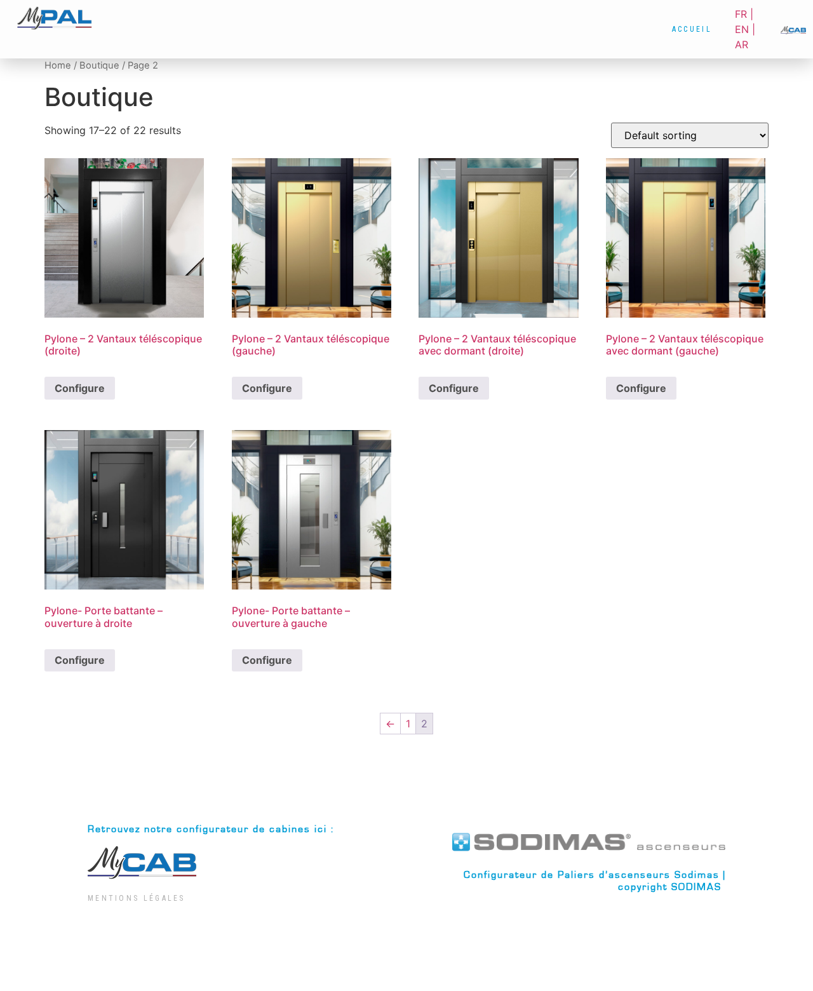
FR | (744, 14)
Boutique (99, 65)
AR (741, 44)
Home (57, 65)
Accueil (692, 29)
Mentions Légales (136, 898)
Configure (80, 388)
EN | (745, 29)
